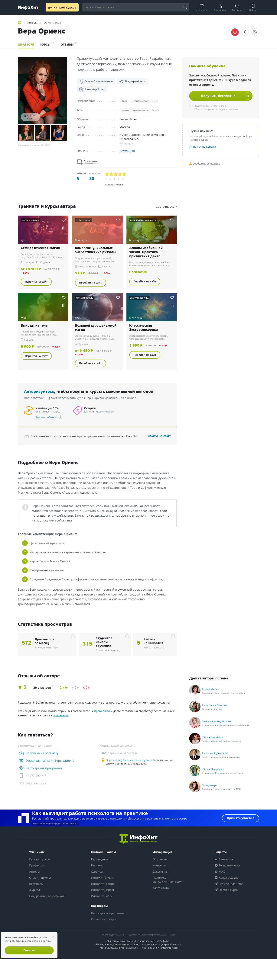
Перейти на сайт (36, 281)
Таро (125, 101)
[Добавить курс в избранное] (63, 220)
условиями (61, 715)
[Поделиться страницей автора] (245, 32)
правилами (102, 711)
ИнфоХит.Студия (102, 877)
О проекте (160, 859)
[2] (111, 174)
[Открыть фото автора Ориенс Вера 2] (26, 133)
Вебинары (36, 884)
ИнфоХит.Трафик (103, 884)
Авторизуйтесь (39, 392)
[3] (116, 174)
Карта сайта (161, 888)
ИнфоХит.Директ (102, 890)
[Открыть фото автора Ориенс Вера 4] (59, 133)
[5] (124, 174)
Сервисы (97, 871)
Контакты (159, 865)
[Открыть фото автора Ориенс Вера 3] (43, 133)
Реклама (97, 865)
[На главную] (20, 22)
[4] (120, 174)
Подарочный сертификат (46, 896)
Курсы (47, 43)
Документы (160, 871)
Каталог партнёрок (104, 919)
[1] (107, 174)
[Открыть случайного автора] (255, 32)
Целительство (140, 101)
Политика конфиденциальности (168, 880)
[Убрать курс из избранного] (235, 32)
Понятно (29, 950)
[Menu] (50, 7)
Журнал (34, 890)
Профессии (37, 865)
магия (125, 110)
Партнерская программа (107, 913)
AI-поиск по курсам (203, 146)
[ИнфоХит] (28, 7)
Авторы (34, 871)
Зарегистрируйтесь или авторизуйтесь (129, 760)
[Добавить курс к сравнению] (63, 227)
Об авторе (26, 44)
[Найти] (185, 7)
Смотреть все (165, 206)
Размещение (99, 859)
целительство (141, 110)
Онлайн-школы (40, 877)
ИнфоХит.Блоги (101, 896)
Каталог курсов (39, 859)
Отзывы (69, 43)
